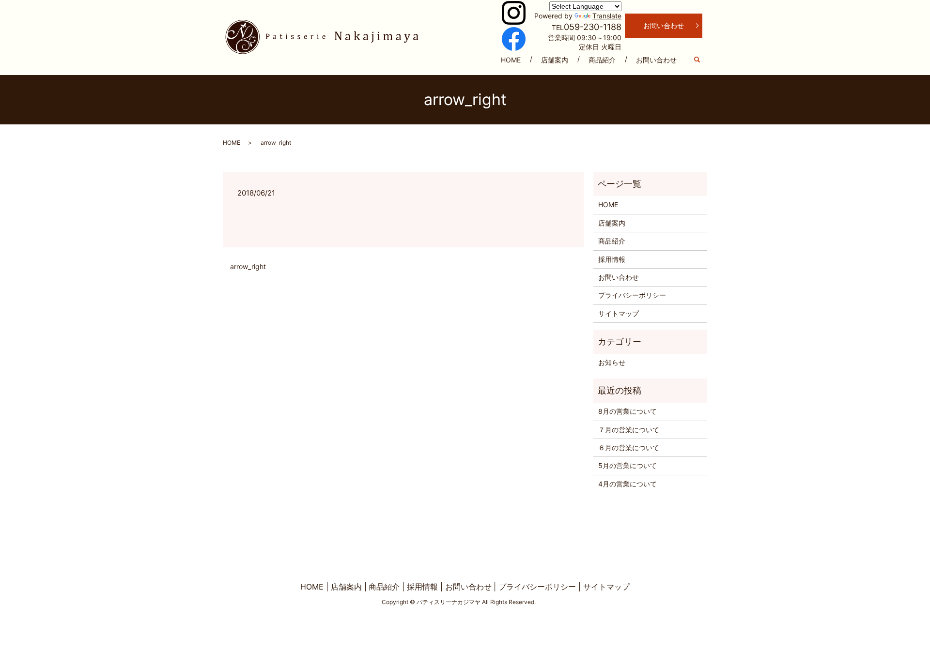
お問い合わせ (656, 60)
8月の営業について (627, 411)
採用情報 (611, 259)
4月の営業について (627, 484)
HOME (511, 60)
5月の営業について (627, 465)
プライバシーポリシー (632, 295)
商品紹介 (602, 60)
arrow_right (248, 266)
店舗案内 (554, 60)
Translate (606, 16)
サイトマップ (618, 313)
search (702, 60)
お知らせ (611, 362)
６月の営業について (628, 447)
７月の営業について (628, 429)
